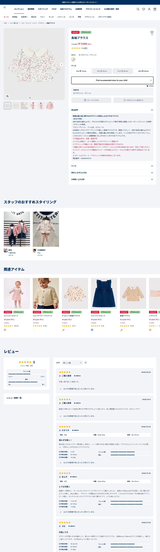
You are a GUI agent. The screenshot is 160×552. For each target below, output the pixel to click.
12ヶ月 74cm (81, 71)
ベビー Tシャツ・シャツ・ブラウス (32, 23)
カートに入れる (93, 100)
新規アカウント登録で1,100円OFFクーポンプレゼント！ (80, 2)
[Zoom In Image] (7, 96)
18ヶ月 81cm (102, 71)
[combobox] (72, 362)
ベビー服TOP (14, 23)
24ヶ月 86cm (122, 71)
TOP (5, 23)
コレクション (19, 9)
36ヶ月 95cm (143, 71)
